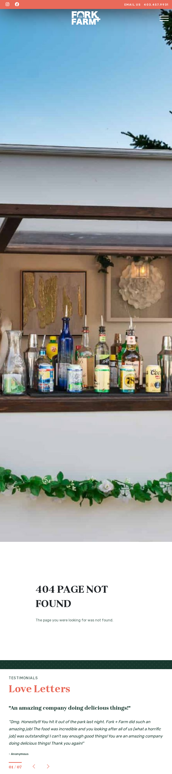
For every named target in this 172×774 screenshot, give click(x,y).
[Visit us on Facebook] (17, 4)
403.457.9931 (156, 4)
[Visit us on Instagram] (7, 4)
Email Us (132, 4)
